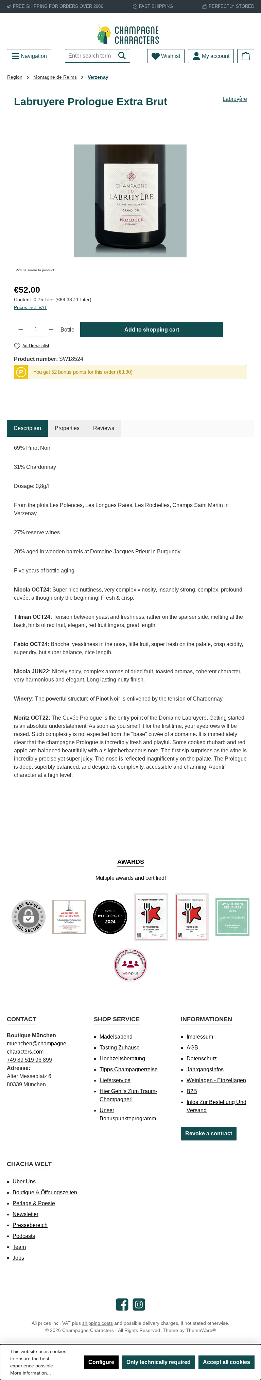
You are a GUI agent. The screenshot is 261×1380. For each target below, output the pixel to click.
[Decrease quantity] (21, 329)
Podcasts (24, 1236)
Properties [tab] (67, 428)
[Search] (122, 56)
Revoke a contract (208, 1133)
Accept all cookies (226, 1362)
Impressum (200, 1037)
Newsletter (25, 1214)
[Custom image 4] (192, 917)
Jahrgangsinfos (205, 1069)
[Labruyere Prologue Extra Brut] (130, 200)
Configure (101, 1362)
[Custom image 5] (232, 917)
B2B (192, 1091)
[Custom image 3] (151, 917)
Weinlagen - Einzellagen (216, 1080)
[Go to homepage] (130, 35)
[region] (130, 201)
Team (19, 1247)
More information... (30, 1373)
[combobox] (90, 56)
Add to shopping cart (151, 330)
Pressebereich (30, 1225)
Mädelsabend (116, 1037)
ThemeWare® (201, 1330)
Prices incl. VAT (30, 307)
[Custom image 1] (69, 917)
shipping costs (97, 1323)
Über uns (24, 1181)
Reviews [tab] (103, 428)
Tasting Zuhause (120, 1048)
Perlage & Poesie (34, 1203)
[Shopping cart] (245, 56)
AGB (192, 1048)
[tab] (27, 428)
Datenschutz (202, 1058)
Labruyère (235, 99)
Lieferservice (115, 1080)
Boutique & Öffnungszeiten (45, 1192)
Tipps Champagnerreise (129, 1069)
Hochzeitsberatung (122, 1058)
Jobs (18, 1258)
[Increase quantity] (51, 329)
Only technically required (158, 1362)
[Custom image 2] (110, 917)
